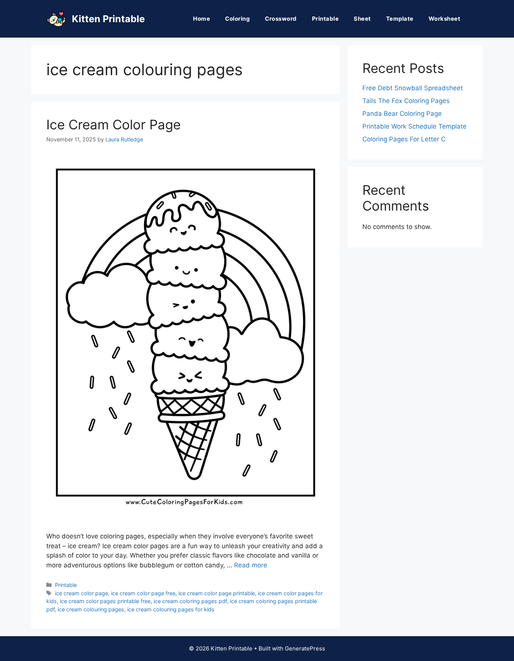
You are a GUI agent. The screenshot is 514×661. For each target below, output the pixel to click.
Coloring (237, 18)
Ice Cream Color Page (113, 124)
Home (201, 18)
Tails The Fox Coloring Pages (406, 101)
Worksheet (445, 18)
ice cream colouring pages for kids (170, 609)
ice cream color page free (143, 593)
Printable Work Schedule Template (414, 126)
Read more (250, 565)
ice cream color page (81, 593)
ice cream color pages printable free (105, 601)
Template (400, 18)
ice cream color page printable (216, 593)
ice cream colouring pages (91, 609)
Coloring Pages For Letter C (404, 139)
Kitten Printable (108, 18)
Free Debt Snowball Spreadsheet (412, 88)
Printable (325, 18)
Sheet (362, 18)
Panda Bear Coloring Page (402, 113)
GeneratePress (305, 648)
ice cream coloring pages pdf (190, 601)
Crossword (281, 18)
